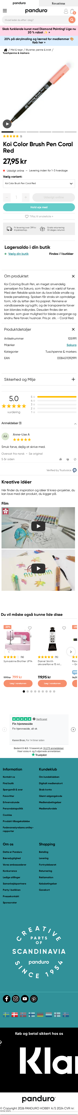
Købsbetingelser (48, 883)
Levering (43, 858)
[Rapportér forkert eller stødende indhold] (75, 459)
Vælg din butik (18, 254)
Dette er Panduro (12, 852)
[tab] (7, 132)
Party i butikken (11, 889)
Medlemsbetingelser (50, 802)
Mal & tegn (17, 50)
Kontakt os (9, 776)
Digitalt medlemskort (51, 783)
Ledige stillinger (11, 877)
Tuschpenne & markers (16, 53)
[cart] (72, 11)
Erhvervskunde (11, 802)
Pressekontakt (11, 896)
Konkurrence (10, 870)
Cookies (7, 815)
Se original (36, 453)
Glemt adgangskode (50, 796)
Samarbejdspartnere (14, 883)
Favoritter (8, 796)
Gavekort (44, 889)
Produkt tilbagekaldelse (16, 821)
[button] (7, 197)
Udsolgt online (54, 197)
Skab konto (45, 789)
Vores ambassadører (14, 864)
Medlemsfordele (48, 808)
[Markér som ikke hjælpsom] (68, 459)
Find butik (8, 783)
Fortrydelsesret (47, 864)
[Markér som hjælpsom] (61, 459)
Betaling (43, 852)
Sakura (71, 345)
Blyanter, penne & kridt (38, 50)
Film (5, 503)
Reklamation (46, 877)
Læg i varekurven (18, 683)
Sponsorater (10, 902)
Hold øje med (39, 207)
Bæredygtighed (12, 858)
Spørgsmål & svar (13, 789)
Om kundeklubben (49, 776)
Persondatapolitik (13, 808)
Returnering (45, 870)
